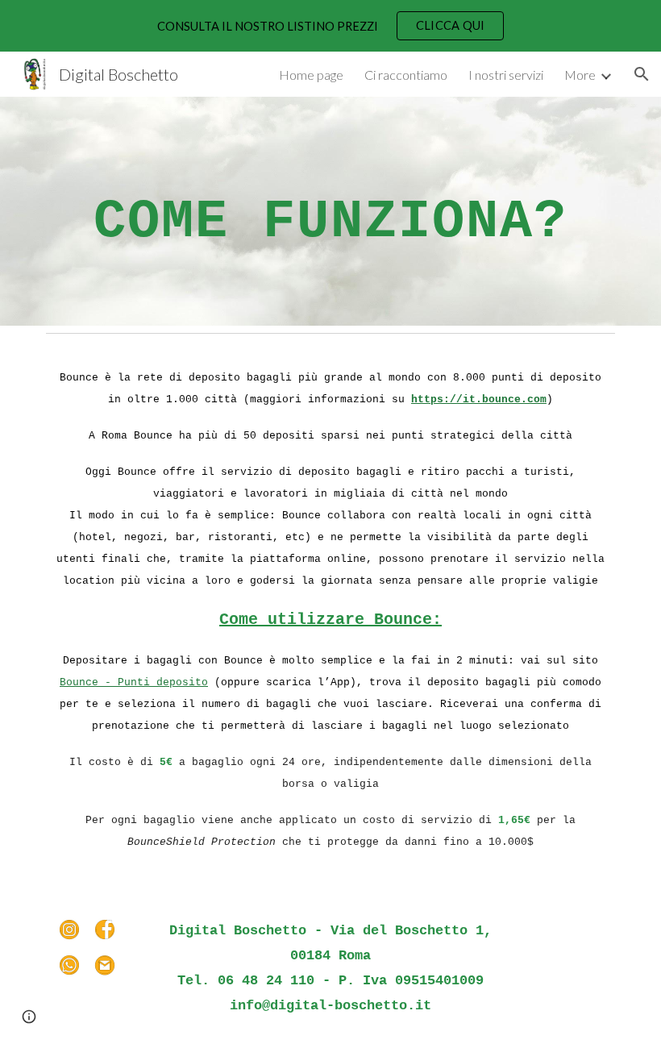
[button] (641, 74)
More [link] (580, 74)
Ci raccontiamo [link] (405, 74)
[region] (330, 26)
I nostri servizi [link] (505, 74)
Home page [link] (311, 74)
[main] (330, 211)
